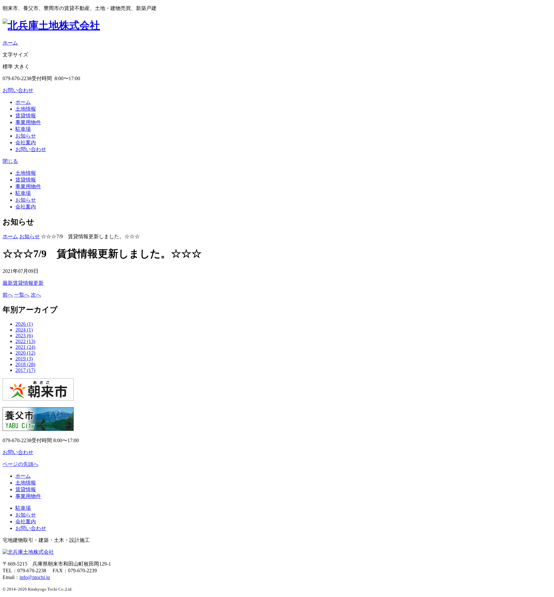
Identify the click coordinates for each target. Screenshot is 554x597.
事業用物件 (28, 122)
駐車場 (23, 129)
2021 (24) (25, 347)
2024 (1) (24, 329)
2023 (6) (24, 335)
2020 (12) (25, 353)
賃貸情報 (25, 115)
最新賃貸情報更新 (23, 283)
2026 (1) (24, 324)
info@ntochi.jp (35, 577)
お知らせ (25, 136)
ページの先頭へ (20, 464)
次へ (36, 295)
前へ (8, 295)
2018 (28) (25, 364)
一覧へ (21, 295)
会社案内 (25, 142)
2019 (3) (24, 358)
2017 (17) (25, 370)
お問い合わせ (18, 90)
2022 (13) (25, 341)
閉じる (10, 161)
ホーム (10, 43)
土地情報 (25, 109)
